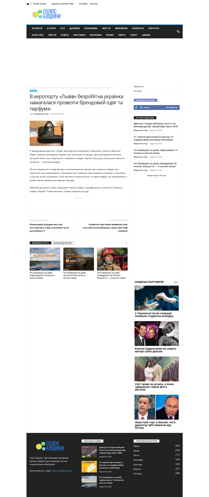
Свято (121, 34)
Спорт (134, 34)
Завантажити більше (156, 175)
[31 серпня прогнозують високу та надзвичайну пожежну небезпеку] (89, 466)
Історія (51, 28)
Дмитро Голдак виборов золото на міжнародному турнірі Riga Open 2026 (156, 125)
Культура (38, 34)
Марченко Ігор (42, 114)
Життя (106, 28)
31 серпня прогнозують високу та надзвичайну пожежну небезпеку (153, 138)
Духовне (74, 28)
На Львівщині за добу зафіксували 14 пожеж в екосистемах (42, 275)
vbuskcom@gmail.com (62, 471)
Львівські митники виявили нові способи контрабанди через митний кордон (105, 227)
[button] (178, 31)
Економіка (90, 28)
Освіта (65, 34)
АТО (62, 28)
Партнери (79, 34)
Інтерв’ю (37, 28)
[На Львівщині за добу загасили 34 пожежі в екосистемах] (78, 259)
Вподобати (171, 107)
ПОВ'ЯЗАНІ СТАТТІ (40, 243)
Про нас (94, 4)
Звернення (121, 28)
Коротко (153, 28)
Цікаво (146, 34)
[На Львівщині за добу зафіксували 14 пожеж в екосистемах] (45, 259)
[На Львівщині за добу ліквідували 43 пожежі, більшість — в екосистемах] (112, 259)
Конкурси (138, 28)
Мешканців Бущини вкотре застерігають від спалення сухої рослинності (49, 227)
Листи (52, 34)
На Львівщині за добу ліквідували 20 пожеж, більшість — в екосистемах (155, 165)
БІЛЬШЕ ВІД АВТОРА (62, 243)
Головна (83, 4)
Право (110, 34)
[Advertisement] (104, 61)
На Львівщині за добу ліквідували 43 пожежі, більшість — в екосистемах (111, 275)
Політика (95, 34)
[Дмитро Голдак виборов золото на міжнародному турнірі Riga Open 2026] (89, 451)
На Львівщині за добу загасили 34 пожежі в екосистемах (74, 275)
